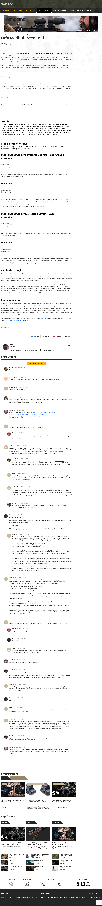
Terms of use (33, 897)
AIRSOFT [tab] (4, 822)
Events (73, 10)
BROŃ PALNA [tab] (31, 822)
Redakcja (3, 897)
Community (56, 10)
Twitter (64, 897)
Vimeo (73, 897)
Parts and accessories (20, 34)
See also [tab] (4, 778)
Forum (89, 10)
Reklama (6, 15)
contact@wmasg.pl (94, 897)
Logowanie (92, 4)
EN (100, 4)
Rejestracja (84, 4)
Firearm (19, 10)
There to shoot (65, 10)
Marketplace (45, 10)
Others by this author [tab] (18, 778)
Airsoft (7, 10)
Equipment (31, 10)
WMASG (3, 34)
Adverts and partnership (20, 897)
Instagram (82, 897)
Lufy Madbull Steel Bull (35, 34)
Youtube (55, 897)
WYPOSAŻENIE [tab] (56, 822)
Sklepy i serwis (81, 10)
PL (98, 4)
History (10, 897)
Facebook (46, 897)
